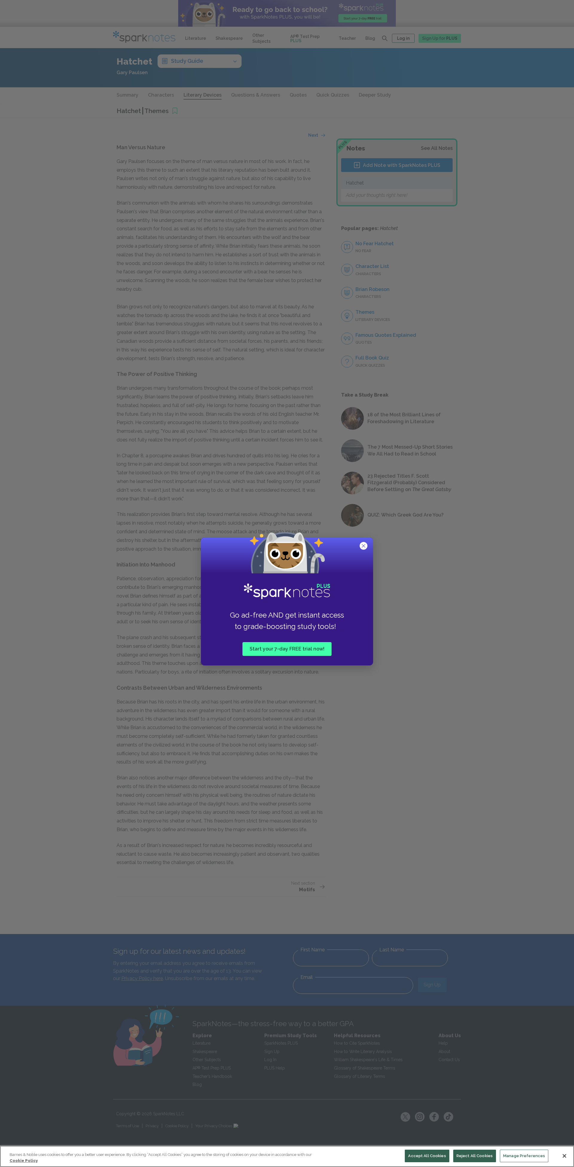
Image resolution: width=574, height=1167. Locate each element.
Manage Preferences (524, 1156)
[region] (287, 1156)
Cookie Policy (24, 1160)
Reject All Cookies (475, 1156)
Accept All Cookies (427, 1156)
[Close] (564, 1156)
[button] (364, 546)
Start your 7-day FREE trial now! (287, 649)
